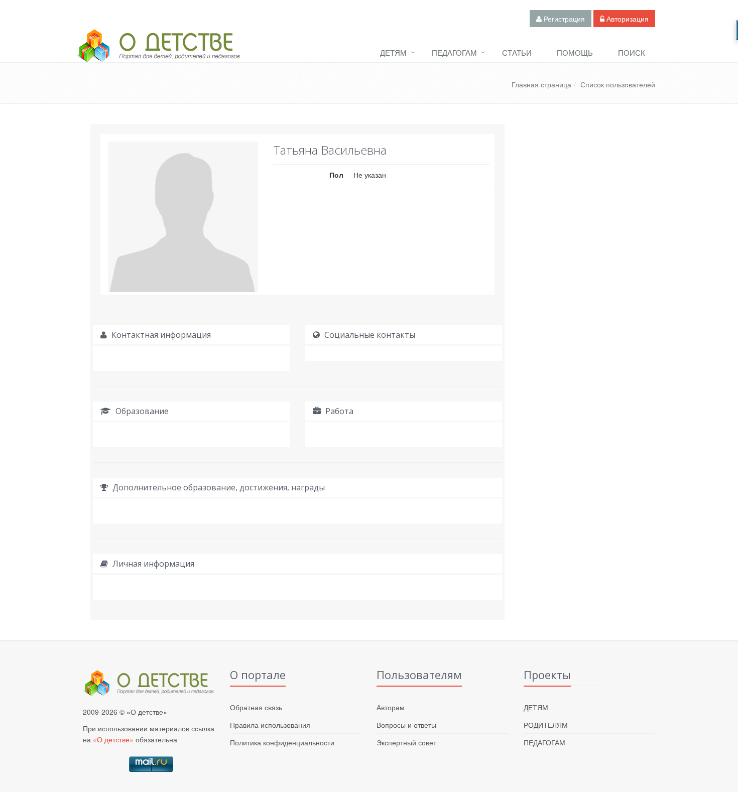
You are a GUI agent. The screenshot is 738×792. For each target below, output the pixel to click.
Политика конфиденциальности (282, 742)
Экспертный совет (406, 742)
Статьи (517, 52)
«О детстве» (113, 739)
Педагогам (454, 52)
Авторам (391, 707)
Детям (393, 52)
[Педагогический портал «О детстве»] (158, 54)
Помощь (575, 52)
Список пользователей (617, 84)
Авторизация (626, 19)
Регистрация (563, 19)
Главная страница (541, 84)
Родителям (546, 725)
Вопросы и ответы (406, 725)
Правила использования (270, 725)
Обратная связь (256, 707)
